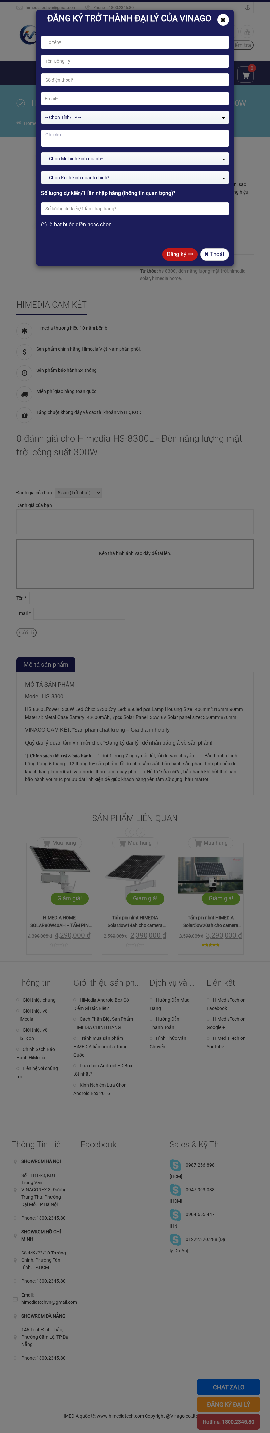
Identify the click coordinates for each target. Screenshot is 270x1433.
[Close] (223, 20)
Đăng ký (177, 254)
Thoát (217, 254)
